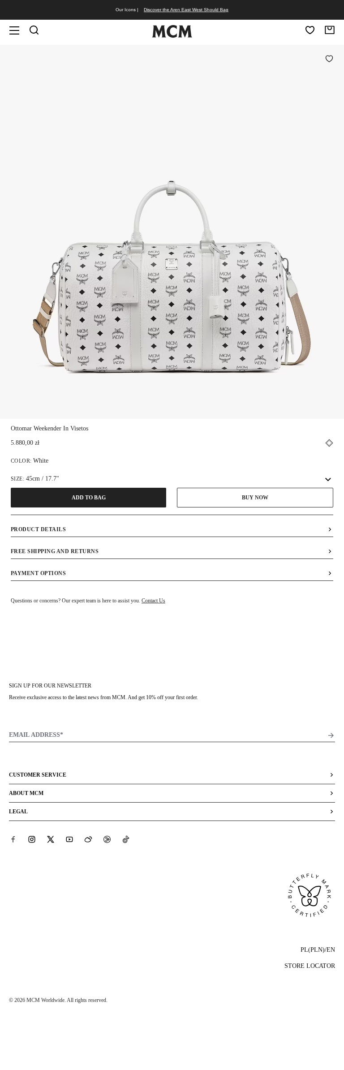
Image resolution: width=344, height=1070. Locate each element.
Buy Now (255, 497)
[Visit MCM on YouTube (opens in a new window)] (69, 839)
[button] (172, 231)
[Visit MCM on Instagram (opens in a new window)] (32, 839)
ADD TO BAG (89, 497)
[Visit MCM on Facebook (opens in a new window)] (13, 839)
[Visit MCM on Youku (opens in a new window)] (107, 839)
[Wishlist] (310, 30)
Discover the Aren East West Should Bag (186, 9)
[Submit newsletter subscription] (331, 735)
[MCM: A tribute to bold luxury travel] (172, 35)
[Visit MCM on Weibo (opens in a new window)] (88, 839)
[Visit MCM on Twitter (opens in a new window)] (51, 839)
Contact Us (153, 600)
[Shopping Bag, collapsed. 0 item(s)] (329, 30)
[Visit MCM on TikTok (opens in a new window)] (126, 839)
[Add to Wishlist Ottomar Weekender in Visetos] (329, 59)
